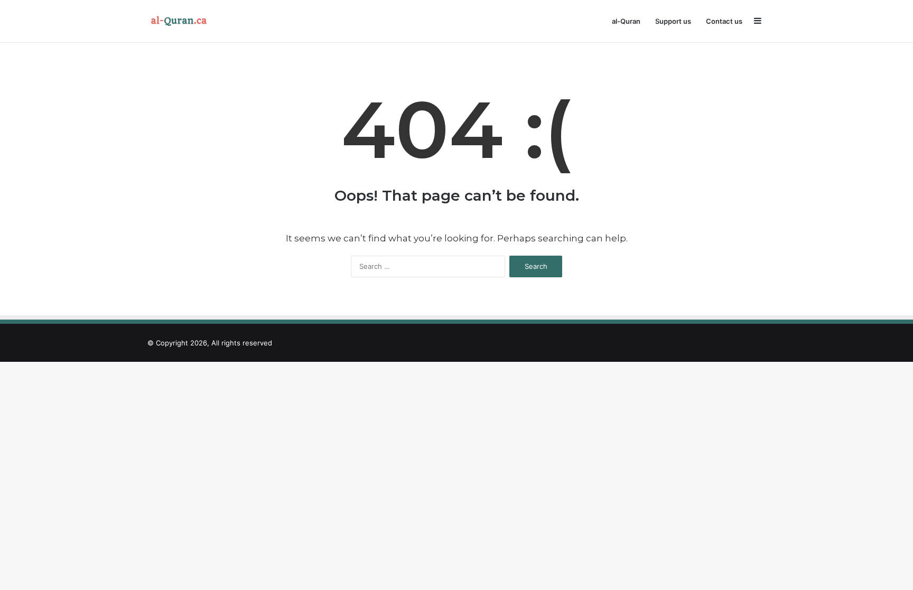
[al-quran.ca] (181, 21)
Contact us (724, 21)
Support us (673, 21)
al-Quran (626, 21)
